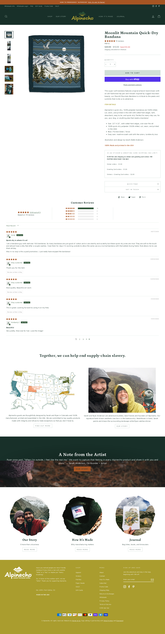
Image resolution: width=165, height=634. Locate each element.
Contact (102, 576)
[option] (82, 2)
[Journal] (135, 516)
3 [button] (83, 339)
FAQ (31, 6)
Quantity (109, 59)
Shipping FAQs (104, 590)
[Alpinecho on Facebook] (129, 586)
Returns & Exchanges (107, 594)
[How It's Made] (82, 516)
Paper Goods (80, 583)
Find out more (43, 426)
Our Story (61, 16)
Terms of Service (105, 604)
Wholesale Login (22, 6)
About (102, 572)
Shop (50, 16)
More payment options (132, 85)
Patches (78, 579)
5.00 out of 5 (35, 212)
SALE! (57, 6)
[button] (110, 41)
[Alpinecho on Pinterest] (133, 586)
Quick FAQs (132, 184)
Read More (29, 549)
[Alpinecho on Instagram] (124, 586)
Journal (121, 16)
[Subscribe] (152, 579)
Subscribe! (103, 583)
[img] (11, 232)
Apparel (78, 572)
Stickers (78, 576)
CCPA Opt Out (104, 608)
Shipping (107, 49)
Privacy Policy (104, 601)
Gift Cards (38, 6)
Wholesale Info (9, 6)
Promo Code (49, 6)
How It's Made (106, 16)
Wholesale (103, 597)
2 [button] (79, 339)
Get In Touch (132, 189)
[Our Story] (29, 516)
